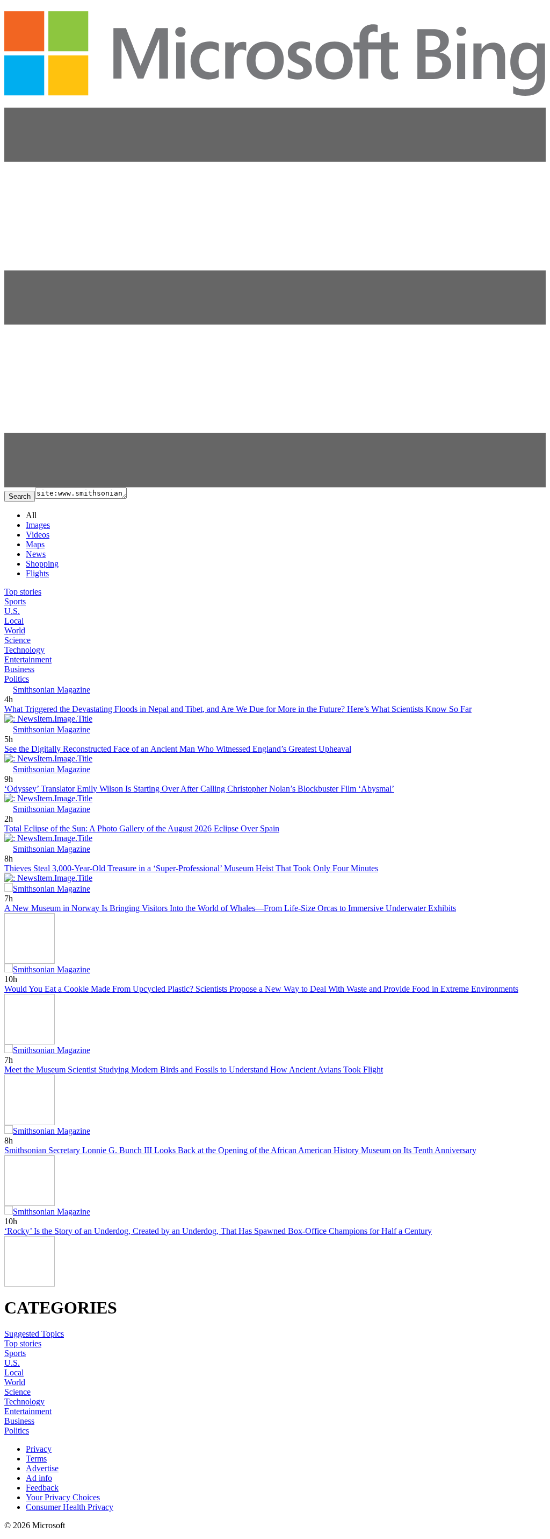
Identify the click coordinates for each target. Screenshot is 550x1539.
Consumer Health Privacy (69, 1507)
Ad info (39, 1477)
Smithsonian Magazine (51, 689)
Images (38, 525)
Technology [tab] (24, 649)
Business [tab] (19, 669)
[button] (275, 484)
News (36, 554)
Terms (36, 1458)
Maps (35, 544)
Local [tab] (14, 620)
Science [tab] (17, 640)
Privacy (39, 1448)
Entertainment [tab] (28, 659)
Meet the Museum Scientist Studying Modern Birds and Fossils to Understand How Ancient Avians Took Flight (193, 1069)
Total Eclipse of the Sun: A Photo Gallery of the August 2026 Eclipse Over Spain (141, 828)
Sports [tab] (15, 601)
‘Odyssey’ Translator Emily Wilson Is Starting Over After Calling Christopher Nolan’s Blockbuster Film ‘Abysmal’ (199, 788)
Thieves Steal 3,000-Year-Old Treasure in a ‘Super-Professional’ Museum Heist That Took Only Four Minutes (191, 868)
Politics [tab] (16, 678)
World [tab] (14, 630)
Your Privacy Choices (63, 1497)
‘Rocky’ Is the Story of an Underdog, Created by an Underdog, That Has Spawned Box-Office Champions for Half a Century (218, 1231)
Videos (37, 534)
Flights (37, 573)
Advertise (42, 1468)
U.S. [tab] (12, 611)
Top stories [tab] (22, 591)
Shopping (42, 563)
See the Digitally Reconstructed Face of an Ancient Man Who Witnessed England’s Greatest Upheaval (177, 748)
